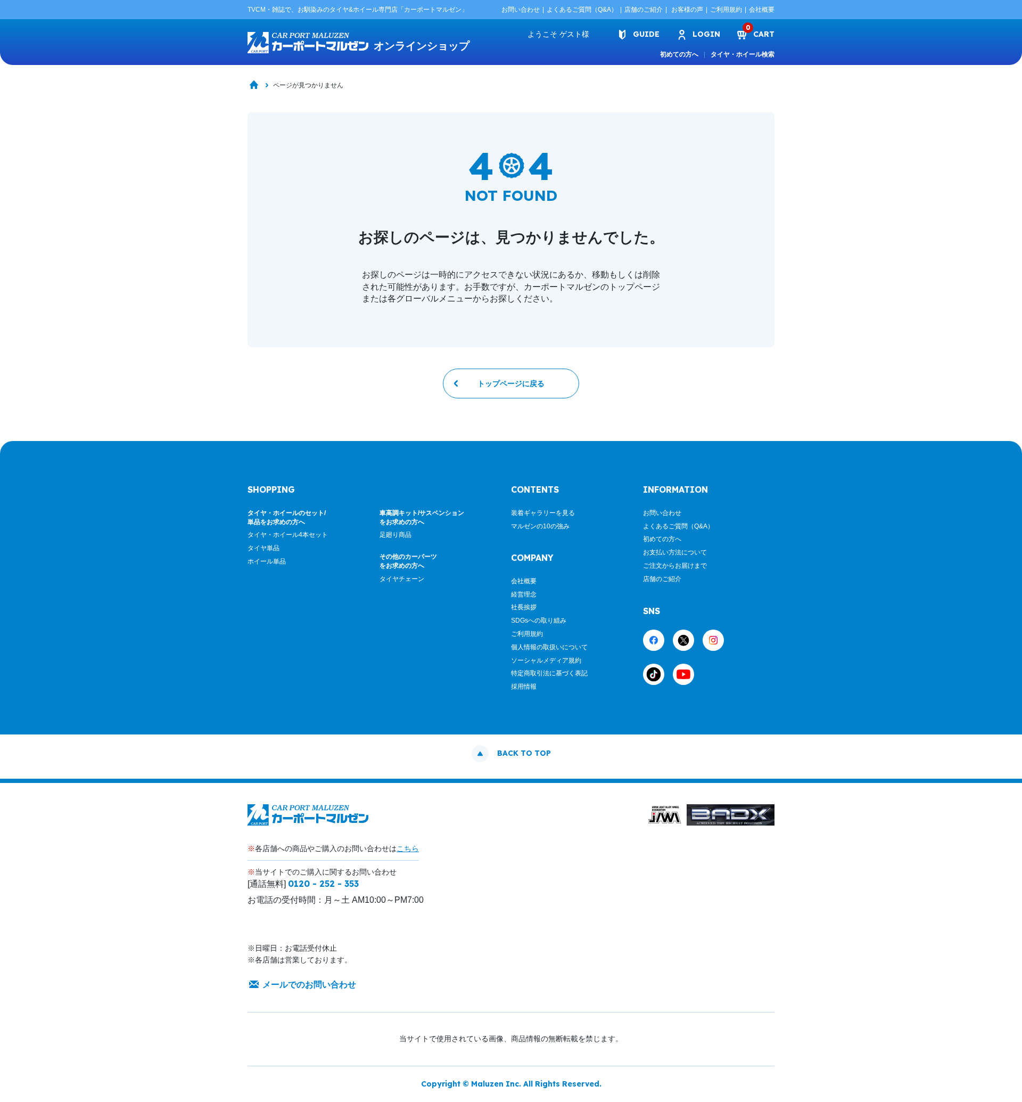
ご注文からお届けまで (675, 565)
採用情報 (524, 686)
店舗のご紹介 (643, 9)
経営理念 (524, 594)
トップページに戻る (511, 383)
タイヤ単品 (263, 548)
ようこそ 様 (558, 34)
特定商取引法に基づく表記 (549, 673)
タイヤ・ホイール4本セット (288, 534)
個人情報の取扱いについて (549, 647)
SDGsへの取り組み (538, 620)
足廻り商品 (395, 534)
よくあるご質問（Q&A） (582, 9)
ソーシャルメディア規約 (546, 660)
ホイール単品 (267, 561)
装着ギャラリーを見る (543, 513)
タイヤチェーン (402, 579)
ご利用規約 (726, 9)
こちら (408, 848)
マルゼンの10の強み (540, 526)
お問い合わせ (520, 9)
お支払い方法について (675, 552)
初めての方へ (679, 54)
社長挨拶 (524, 607)
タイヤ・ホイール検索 (742, 54)
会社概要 (761, 9)
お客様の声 (687, 9)
